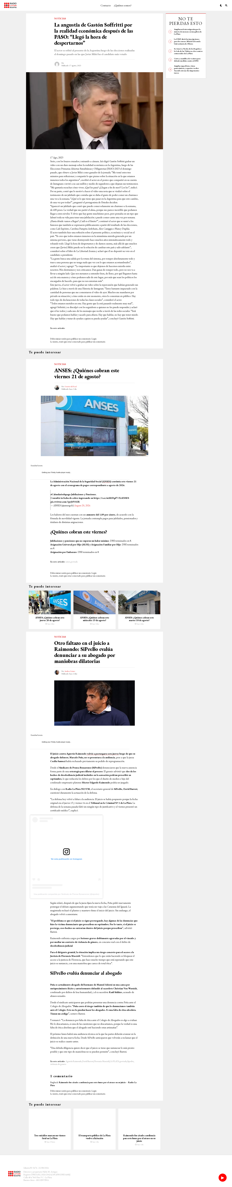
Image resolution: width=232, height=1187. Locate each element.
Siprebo (130, 1061)
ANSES (106, 481)
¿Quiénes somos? (122, 5)
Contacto (106, 5)
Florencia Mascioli (101, 1061)
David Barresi (87, 1061)
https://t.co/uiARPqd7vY (107, 497)
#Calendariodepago (61, 494)
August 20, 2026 (82, 505)
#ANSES (124, 497)
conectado (76, 341)
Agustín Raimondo (74, 1061)
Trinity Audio (56, 472)
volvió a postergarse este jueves (102, 753)
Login (94, 338)
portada (74, 562)
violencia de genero (58, 1064)
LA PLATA (114, 1061)
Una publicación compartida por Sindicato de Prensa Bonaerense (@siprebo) (66, 894)
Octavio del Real (70, 386)
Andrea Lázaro (69, 671)
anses (68, 562)
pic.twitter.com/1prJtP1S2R (65, 501)
